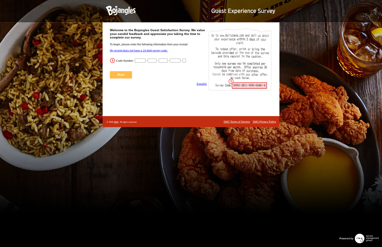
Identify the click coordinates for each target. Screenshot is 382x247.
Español (202, 84)
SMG (116, 122)
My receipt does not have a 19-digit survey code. (139, 50)
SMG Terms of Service (236, 121)
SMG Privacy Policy (264, 121)
